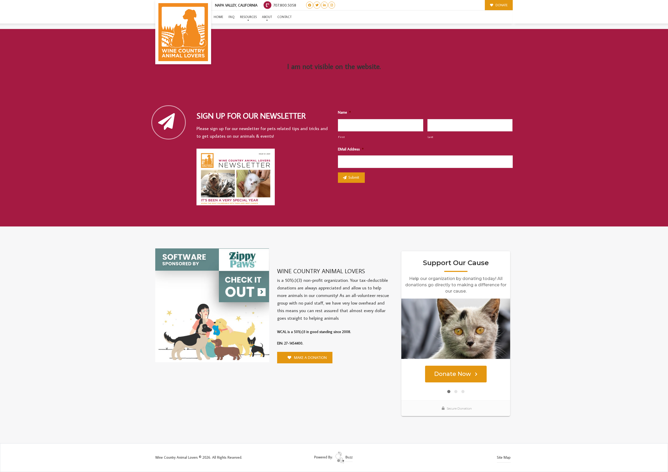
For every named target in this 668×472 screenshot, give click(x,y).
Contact (284, 17)
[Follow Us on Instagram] (331, 5)
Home (218, 17)
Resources (248, 17)
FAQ (232, 17)
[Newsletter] (237, 178)
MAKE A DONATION (310, 357)
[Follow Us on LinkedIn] (324, 5)
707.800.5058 (284, 5)
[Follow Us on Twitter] (316, 5)
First (341, 137)
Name (344, 112)
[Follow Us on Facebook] (309, 5)
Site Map (504, 457)
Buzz (348, 457)
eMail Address (350, 149)
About (267, 17)
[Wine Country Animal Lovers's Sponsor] (212, 304)
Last (431, 137)
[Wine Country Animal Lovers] (183, 32)
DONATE (501, 5)
